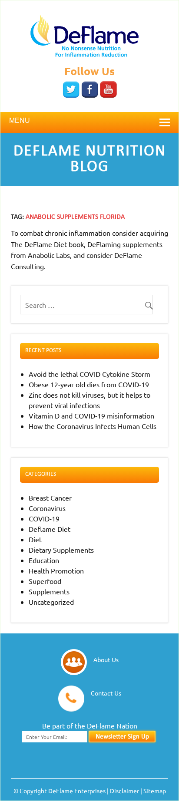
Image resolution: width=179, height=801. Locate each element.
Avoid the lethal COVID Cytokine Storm (89, 373)
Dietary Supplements (61, 549)
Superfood (45, 581)
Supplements (49, 591)
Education (44, 560)
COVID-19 (44, 518)
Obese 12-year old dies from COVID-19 (89, 384)
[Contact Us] (102, 708)
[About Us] (103, 672)
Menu (19, 120)
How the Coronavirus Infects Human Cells (92, 426)
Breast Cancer (50, 497)
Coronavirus (47, 508)
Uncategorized (51, 601)
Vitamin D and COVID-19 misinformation (91, 415)
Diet (35, 539)
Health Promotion (56, 570)
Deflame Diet (49, 528)
